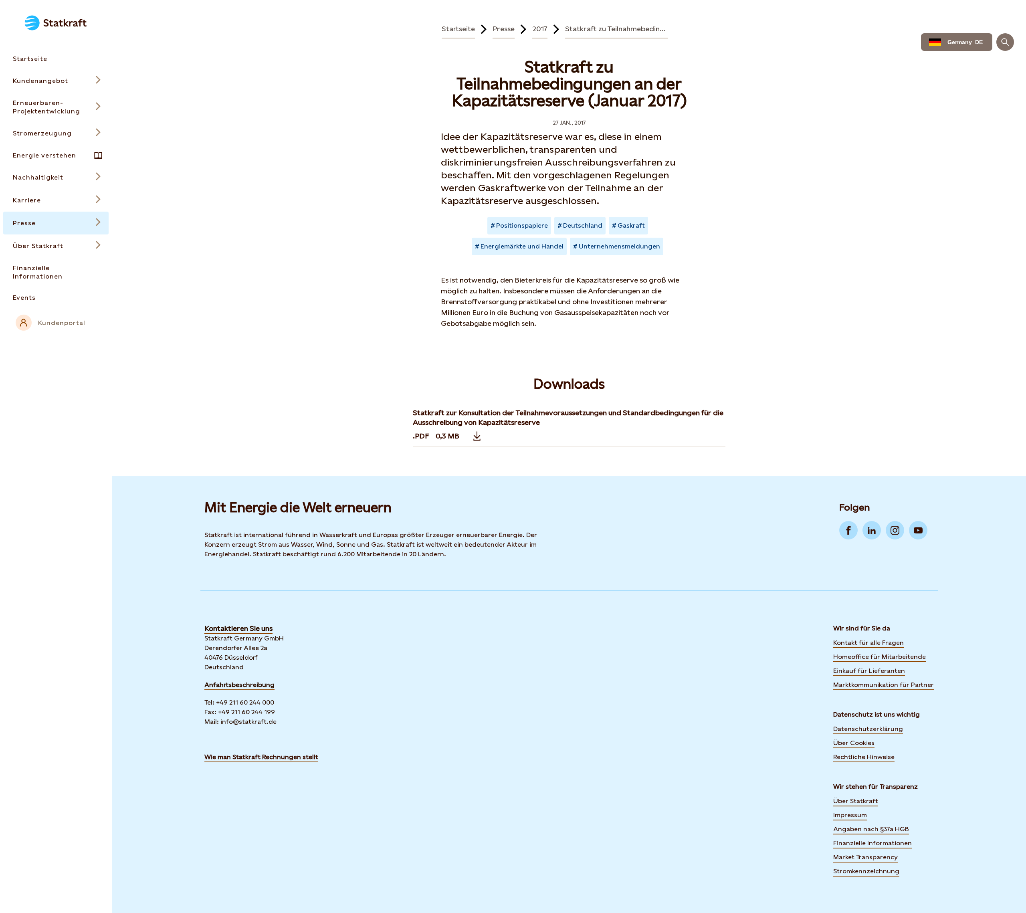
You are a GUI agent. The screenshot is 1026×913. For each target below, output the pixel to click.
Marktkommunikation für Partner (883, 685)
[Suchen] (1005, 42)
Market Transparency (865, 857)
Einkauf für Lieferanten (869, 671)
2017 (539, 28)
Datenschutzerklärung (868, 729)
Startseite (458, 28)
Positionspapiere (522, 225)
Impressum (850, 815)
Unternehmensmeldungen (619, 246)
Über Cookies (854, 743)
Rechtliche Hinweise (864, 757)
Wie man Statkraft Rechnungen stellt (261, 757)
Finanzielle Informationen (872, 843)
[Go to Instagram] (895, 530)
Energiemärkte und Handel (522, 246)
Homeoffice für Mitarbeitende (879, 657)
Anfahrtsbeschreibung (239, 685)
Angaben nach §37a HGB (871, 829)
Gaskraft (631, 225)
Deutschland (582, 225)
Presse (504, 28)
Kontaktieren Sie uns (238, 628)
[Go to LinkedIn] (871, 530)
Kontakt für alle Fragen (868, 642)
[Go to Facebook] (848, 530)
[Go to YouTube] (918, 530)
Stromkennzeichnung (866, 871)
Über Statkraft (855, 801)
